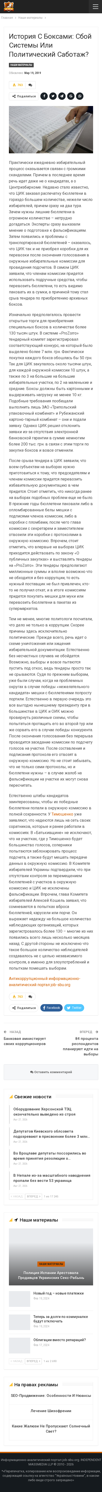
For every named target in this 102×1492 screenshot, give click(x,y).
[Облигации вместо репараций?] (19, 1345)
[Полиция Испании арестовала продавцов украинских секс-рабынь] (51, 1257)
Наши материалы (21, 65)
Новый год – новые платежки (58, 1293)
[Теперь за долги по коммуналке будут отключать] (19, 1322)
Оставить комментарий (52, 1072)
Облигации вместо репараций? (59, 1340)
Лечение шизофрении (51, 1411)
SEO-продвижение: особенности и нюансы (51, 1395)
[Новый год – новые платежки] (19, 1299)
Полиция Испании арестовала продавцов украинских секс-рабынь (51, 1275)
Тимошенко (62, 814)
